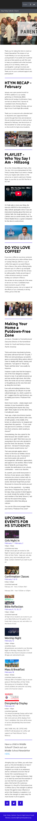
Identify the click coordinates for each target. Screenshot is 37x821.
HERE (7, 754)
